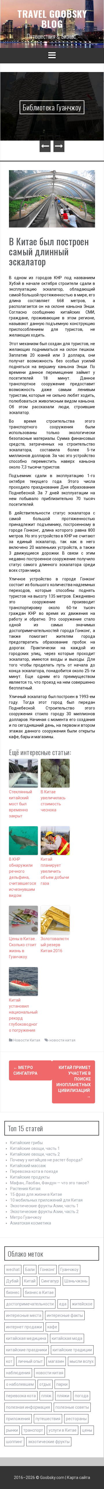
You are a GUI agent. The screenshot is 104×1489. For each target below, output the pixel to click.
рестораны (76, 1418)
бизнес (12, 1292)
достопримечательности (30, 1304)
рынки (12, 1430)
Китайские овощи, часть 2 (35, 1154)
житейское (82, 1304)
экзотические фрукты (49, 1441)
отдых (45, 1384)
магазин (56, 1361)
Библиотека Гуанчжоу (52, 107)
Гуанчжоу (69, 1269)
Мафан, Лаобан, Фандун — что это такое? (49, 1183)
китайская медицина (26, 1338)
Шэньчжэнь (76, 1281)
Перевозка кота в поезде (34, 1171)
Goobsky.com (52, 1477)
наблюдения (18, 1373)
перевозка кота (21, 1395)
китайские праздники (26, 1350)
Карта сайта (78, 1477)
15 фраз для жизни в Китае (36, 1194)
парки (62, 1384)
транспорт (33, 1430)
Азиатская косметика (30, 1223)
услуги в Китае (63, 1430)
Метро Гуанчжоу (26, 1217)
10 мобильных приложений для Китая (46, 1200)
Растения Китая (25, 1188)
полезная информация (28, 1407)
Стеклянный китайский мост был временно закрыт (20, 804)
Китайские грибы (26, 1142)
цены (87, 1430)
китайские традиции (72, 1350)
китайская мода (67, 1338)
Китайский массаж (28, 1165)
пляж (46, 1395)
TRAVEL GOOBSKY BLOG (52, 18)
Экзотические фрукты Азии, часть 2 (44, 1211)
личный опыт (30, 1361)
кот (9, 1361)
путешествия (48, 1418)
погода (81, 1395)
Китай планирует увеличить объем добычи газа (55, 871)
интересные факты (65, 1315)
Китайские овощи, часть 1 (35, 1148)
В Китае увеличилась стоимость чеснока (53, 801)
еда (62, 1304)
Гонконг (47, 1269)
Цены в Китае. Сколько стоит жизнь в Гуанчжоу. (22, 947)
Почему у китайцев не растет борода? (46, 1160)
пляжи (63, 1395)
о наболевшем (20, 1384)
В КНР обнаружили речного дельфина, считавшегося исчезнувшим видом (22, 877)
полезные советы (72, 1407)
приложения (18, 1418)
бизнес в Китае (39, 1292)
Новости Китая (26, 1040)
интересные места (23, 1315)
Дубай (12, 1281)
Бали (30, 1269)
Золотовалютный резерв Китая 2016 (55, 944)
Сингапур (50, 1281)
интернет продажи (24, 1327)
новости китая (62, 1040)
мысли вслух (82, 1361)
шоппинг (14, 1441)
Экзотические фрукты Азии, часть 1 (44, 1206)
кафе (52, 1327)
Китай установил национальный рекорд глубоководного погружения (23, 1015)
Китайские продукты (30, 1177)
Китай (30, 1281)
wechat (13, 1269)
